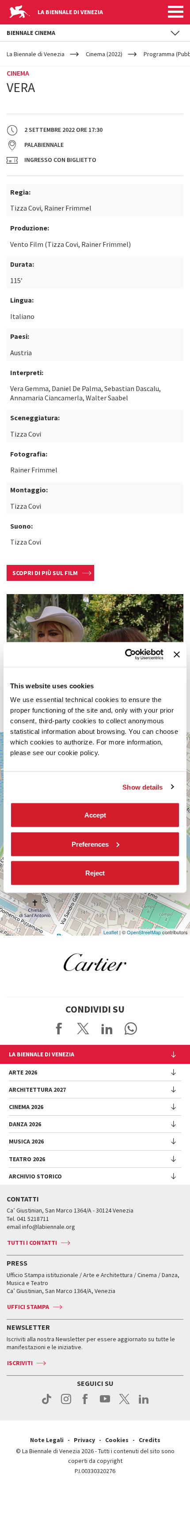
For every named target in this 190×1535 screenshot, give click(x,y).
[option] (95, 962)
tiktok (47, 1403)
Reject (95, 873)
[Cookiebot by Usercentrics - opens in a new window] (125, 654)
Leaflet (110, 932)
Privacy (84, 1440)
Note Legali (47, 1440)
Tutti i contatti (32, 1243)
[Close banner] (177, 654)
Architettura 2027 (37, 1090)
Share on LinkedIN (107, 1028)
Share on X (83, 1028)
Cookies (117, 1440)
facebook (85, 1403)
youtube (105, 1403)
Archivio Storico (35, 1176)
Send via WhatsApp (130, 1028)
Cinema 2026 (26, 1107)
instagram (66, 1403)
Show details (142, 787)
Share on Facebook (59, 1028)
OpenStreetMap (144, 932)
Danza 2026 (25, 1124)
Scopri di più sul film (45, 573)
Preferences (90, 844)
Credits (149, 1440)
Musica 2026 (26, 1141)
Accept (95, 815)
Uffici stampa (28, 1307)
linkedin (144, 1403)
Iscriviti (20, 1363)
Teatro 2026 (27, 1159)
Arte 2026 (23, 1072)
